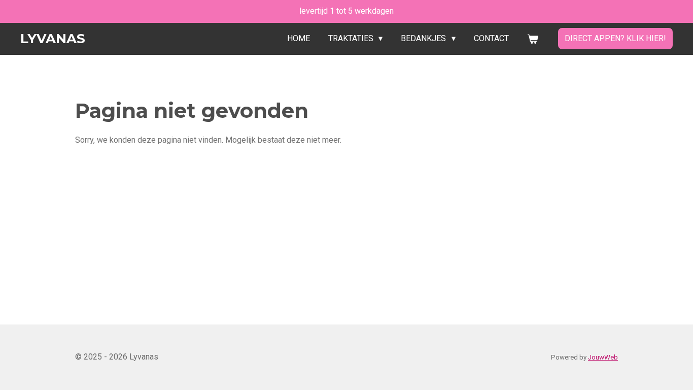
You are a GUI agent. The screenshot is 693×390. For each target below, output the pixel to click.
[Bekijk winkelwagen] (533, 39)
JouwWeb (603, 357)
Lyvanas (52, 38)
